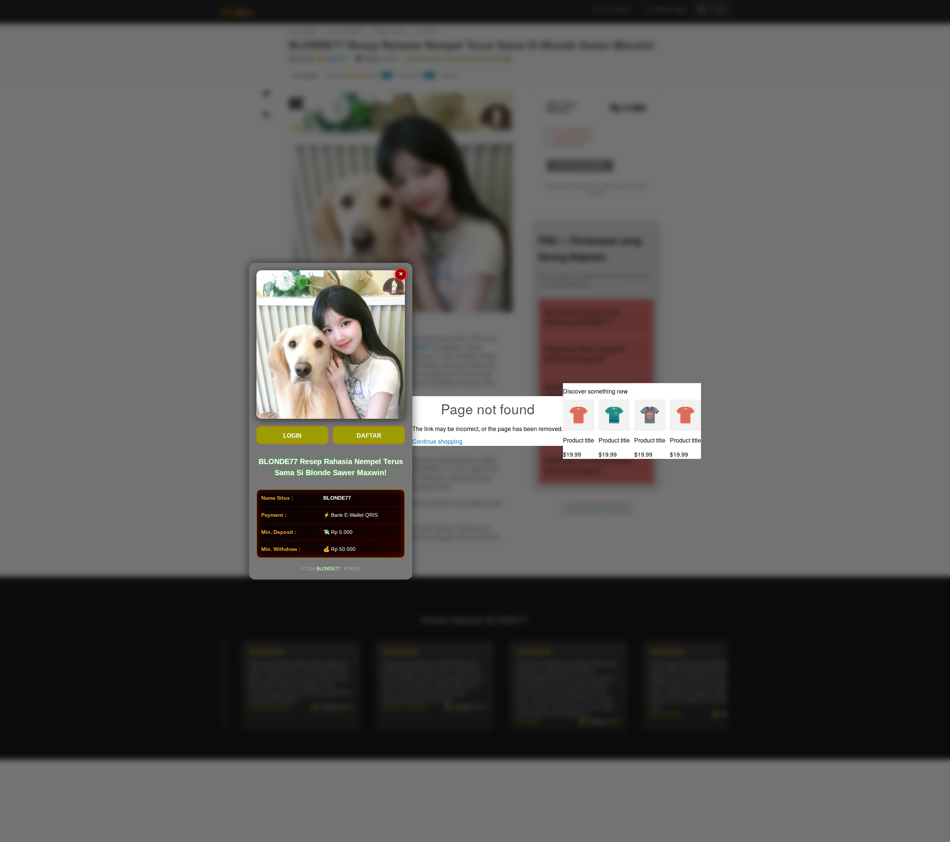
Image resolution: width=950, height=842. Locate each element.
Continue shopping (437, 441)
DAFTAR (369, 436)
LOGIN (292, 436)
